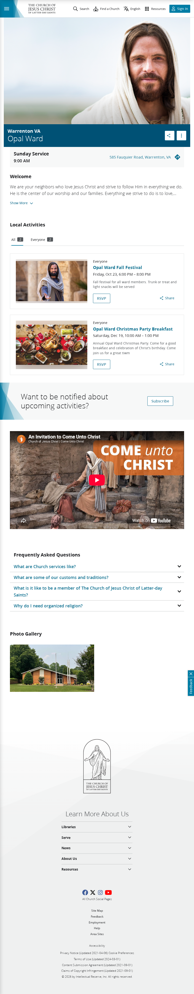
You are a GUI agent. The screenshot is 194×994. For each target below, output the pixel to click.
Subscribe (160, 401)
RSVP (101, 298)
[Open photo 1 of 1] (52, 668)
